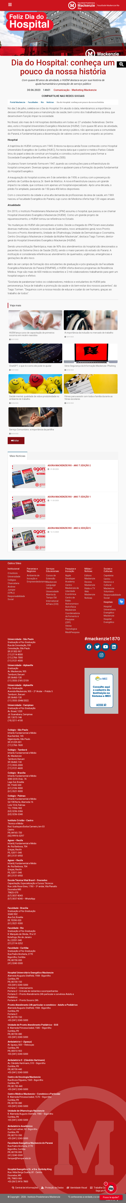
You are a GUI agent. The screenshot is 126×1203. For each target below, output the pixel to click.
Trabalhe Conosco (102, 1187)
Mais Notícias (17, 455)
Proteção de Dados (54, 1187)
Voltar (16, 440)
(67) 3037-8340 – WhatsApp (21, 898)
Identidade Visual (78, 1187)
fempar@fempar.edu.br (19, 1158)
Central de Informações (26, 1187)
